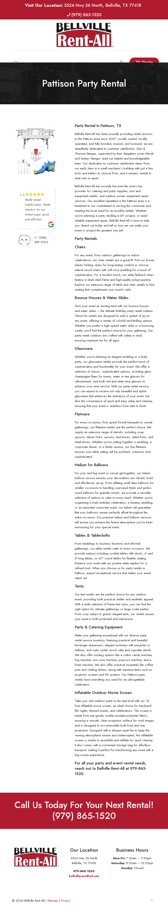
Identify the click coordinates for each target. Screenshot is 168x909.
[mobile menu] (15, 56)
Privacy (65, 900)
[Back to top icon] (151, 900)
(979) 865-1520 (86, 15)
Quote (147, 62)
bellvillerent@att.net (84, 876)
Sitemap (53, 900)
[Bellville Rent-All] (84, 35)
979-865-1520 (84, 871)
